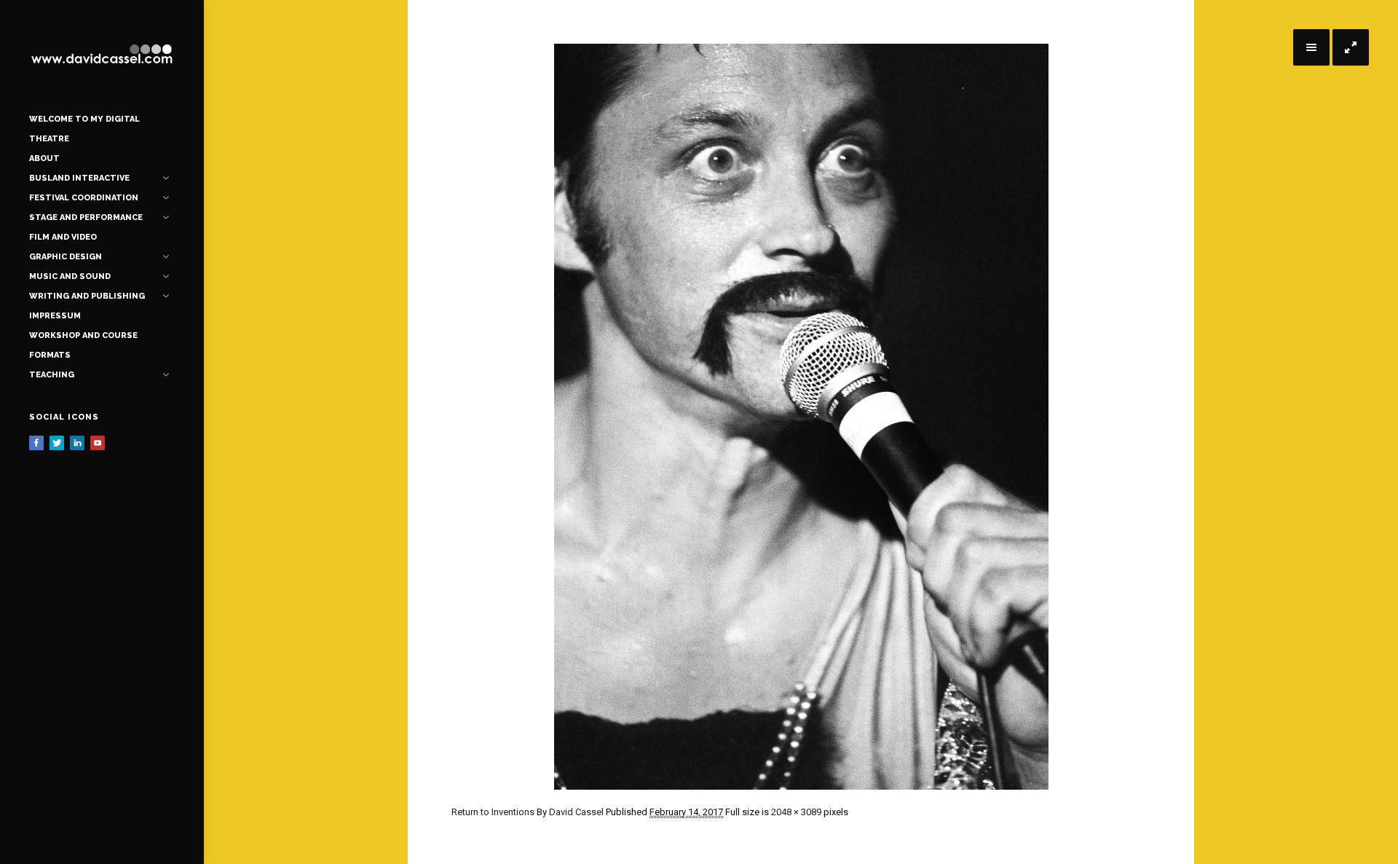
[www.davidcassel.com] (102, 54)
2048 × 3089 (796, 811)
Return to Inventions (492, 811)
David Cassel (576, 811)
